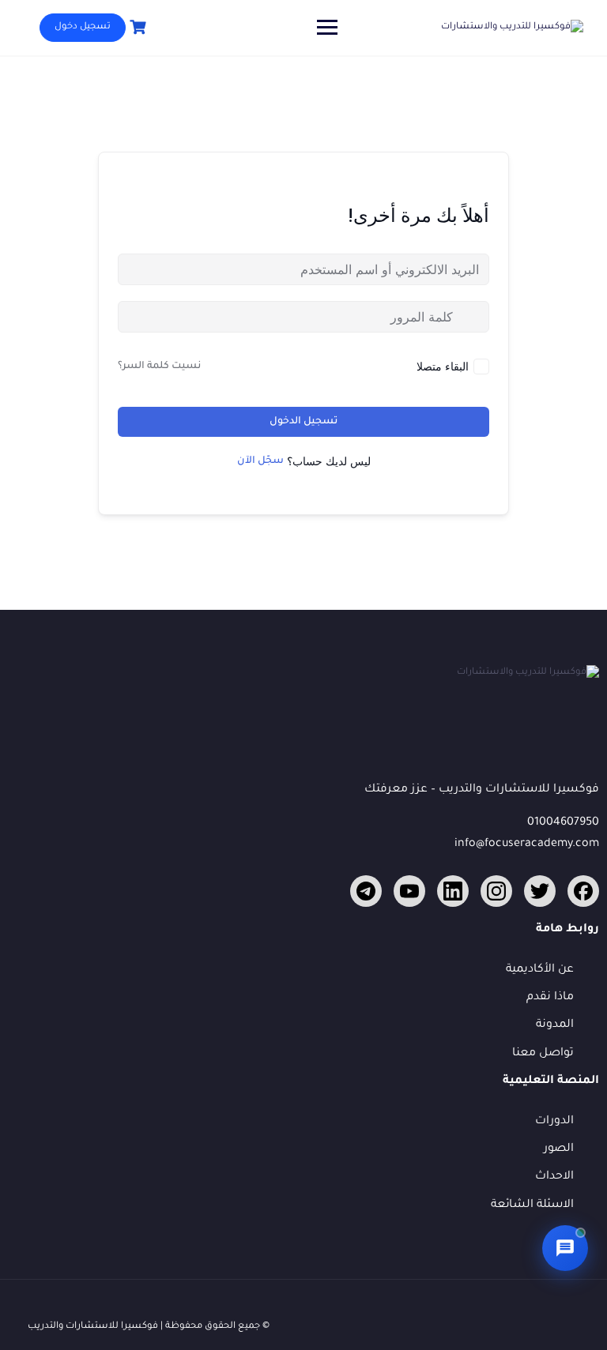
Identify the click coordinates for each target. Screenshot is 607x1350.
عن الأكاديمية (540, 970)
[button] (565, 1248)
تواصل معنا (543, 1053)
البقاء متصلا (443, 366)
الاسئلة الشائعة (532, 1205)
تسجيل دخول (83, 27)
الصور (559, 1149)
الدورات (554, 1121)
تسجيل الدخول (303, 421)
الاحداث (554, 1177)
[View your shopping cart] (136, 27)
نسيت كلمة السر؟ (159, 366)
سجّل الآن (260, 461)
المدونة (555, 1025)
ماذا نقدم (550, 997)
